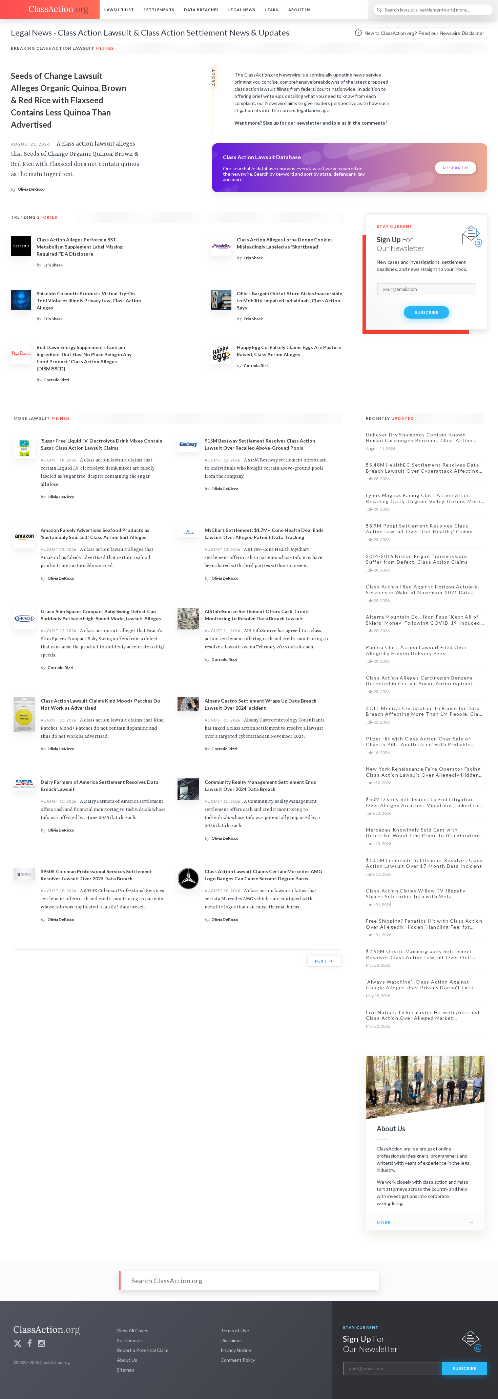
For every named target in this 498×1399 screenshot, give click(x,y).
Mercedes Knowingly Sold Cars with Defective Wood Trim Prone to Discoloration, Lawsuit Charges (423, 835)
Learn (272, 9)
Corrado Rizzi (56, 379)
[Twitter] (18, 1344)
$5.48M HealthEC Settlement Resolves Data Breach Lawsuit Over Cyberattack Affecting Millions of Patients (422, 470)
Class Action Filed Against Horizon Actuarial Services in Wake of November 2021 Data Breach (422, 592)
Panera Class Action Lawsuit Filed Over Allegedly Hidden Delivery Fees (416, 650)
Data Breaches (201, 9)
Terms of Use (235, 1330)
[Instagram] (41, 1344)
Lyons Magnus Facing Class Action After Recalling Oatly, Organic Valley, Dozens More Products (423, 501)
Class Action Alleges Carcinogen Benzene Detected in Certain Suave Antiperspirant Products (419, 683)
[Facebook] (29, 1344)
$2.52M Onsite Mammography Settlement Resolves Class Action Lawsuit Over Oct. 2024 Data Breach (419, 957)
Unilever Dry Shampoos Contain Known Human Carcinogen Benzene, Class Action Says (419, 440)
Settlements (159, 9)
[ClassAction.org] (50, 9)
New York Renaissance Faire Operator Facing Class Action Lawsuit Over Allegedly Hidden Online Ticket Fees (423, 774)
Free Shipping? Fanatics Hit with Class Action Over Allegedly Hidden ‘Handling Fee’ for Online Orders (424, 926)
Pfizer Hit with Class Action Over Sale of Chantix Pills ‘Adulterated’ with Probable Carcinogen (418, 744)
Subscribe (426, 312)
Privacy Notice (236, 1350)
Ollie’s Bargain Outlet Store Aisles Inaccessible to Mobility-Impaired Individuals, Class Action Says (289, 300)
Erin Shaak (53, 264)
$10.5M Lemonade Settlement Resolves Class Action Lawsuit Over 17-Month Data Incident (424, 863)
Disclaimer (231, 1340)
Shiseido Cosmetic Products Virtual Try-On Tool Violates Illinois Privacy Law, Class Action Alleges (89, 300)
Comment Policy (238, 1360)
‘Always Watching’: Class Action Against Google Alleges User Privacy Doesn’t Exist (420, 985)
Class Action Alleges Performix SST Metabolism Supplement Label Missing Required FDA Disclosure (80, 247)
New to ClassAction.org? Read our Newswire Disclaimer (423, 33)
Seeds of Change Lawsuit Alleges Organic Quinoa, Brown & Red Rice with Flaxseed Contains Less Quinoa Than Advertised (68, 100)
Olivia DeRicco (31, 189)
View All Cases (132, 1330)
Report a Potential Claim (142, 1350)
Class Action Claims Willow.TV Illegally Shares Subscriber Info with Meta (416, 894)
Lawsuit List (119, 9)
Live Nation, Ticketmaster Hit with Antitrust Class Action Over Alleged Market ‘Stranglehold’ (423, 1018)
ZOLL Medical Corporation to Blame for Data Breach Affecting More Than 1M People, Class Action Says (425, 714)
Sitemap (125, 1370)
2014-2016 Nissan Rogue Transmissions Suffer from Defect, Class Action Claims (417, 559)
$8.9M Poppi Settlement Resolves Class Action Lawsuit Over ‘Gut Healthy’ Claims (419, 529)
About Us (299, 9)
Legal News (241, 9)
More (384, 1222)
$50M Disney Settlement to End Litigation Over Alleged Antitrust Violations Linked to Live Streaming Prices (422, 805)
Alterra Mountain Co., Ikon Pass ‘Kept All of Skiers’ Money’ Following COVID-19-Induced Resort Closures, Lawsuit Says (423, 622)
